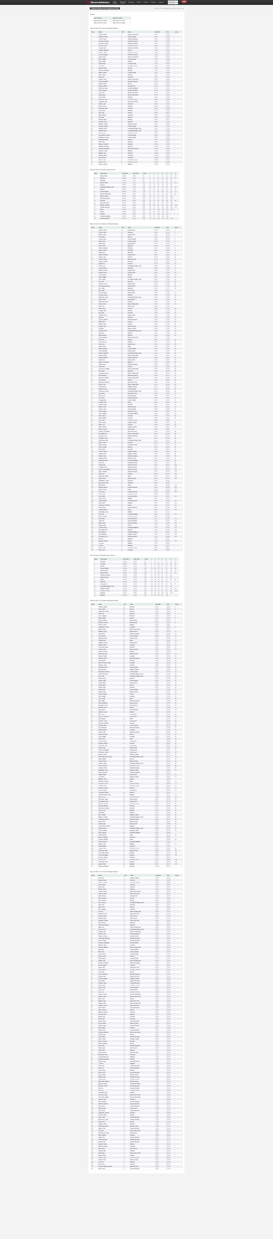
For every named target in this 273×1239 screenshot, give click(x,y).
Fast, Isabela (102, 660)
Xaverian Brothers (105, 218)
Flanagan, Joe (102, 931)
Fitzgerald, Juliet (103, 101)
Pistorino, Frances (103, 788)
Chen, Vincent (102, 902)
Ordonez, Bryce (102, 916)
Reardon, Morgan (103, 743)
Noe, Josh (101, 281)
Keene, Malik (101, 1027)
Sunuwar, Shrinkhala (104, 148)
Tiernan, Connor (102, 994)
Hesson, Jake (102, 257)
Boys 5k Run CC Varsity (100, 20)
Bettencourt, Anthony (104, 382)
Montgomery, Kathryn (104, 671)
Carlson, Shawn (103, 259)
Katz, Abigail (102, 700)
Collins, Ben (102, 366)
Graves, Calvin (103, 232)
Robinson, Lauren (103, 622)
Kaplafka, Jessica (103, 642)
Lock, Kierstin (102, 636)
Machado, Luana (103, 712)
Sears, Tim (101, 306)
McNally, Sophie (103, 155)
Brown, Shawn (102, 427)
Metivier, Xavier (102, 889)
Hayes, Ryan (102, 507)
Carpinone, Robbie (103, 476)
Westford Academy (133, 39)
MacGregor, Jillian (103, 799)
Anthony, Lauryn (103, 754)
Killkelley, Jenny (103, 779)
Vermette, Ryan (103, 272)
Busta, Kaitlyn (102, 61)
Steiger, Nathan (102, 880)
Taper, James (102, 299)
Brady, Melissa (102, 115)
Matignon (130, 538)
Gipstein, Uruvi (102, 79)
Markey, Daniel (102, 918)
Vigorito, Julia (102, 843)
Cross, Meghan (103, 615)
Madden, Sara (102, 153)
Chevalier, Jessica (103, 43)
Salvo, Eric (101, 333)
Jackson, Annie (103, 34)
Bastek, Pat (102, 263)
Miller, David (102, 485)
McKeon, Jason (102, 945)
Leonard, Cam (102, 239)
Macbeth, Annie (103, 130)
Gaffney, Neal (101, 1077)
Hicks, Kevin (101, 1106)
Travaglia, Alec (102, 400)
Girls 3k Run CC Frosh (119, 20)
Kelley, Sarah (102, 747)
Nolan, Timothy (102, 940)
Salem (101, 209)
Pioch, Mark (102, 518)
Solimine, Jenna (103, 665)
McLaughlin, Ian (103, 433)
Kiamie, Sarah (102, 629)
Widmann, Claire (103, 658)
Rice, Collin (102, 288)
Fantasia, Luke (102, 402)
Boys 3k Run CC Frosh (100, 22)
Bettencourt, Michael (103, 1081)
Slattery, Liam (101, 1128)
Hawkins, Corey (103, 283)
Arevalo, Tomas (102, 891)
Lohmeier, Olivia (103, 767)
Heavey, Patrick (103, 250)
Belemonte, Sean (102, 1054)
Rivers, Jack (101, 907)
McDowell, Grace (103, 667)
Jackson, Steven (102, 893)
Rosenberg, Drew (103, 1092)
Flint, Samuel (102, 380)
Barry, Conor (101, 1121)
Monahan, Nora (103, 707)
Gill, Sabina (101, 812)
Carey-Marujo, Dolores (104, 826)
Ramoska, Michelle (103, 866)
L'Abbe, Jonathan (103, 248)
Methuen (130, 61)
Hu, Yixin (100, 911)
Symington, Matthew (103, 1059)
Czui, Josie (102, 92)
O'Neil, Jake (101, 1153)
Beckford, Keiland (102, 1146)
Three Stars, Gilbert (103, 1097)
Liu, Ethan (101, 1130)
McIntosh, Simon (103, 270)
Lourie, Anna (102, 110)
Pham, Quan (101, 1148)
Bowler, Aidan (102, 63)
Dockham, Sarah (103, 651)
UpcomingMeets (123, 2)
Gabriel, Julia (102, 732)
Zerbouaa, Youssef (104, 391)
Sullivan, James (102, 996)
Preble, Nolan (101, 884)
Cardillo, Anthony (103, 509)
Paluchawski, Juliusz (103, 1132)
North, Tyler (102, 344)
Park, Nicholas (102, 1023)
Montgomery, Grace (104, 137)
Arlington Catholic (132, 124)
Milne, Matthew (102, 418)
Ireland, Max (102, 243)
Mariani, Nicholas (102, 1083)
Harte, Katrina (102, 157)
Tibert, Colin (101, 1050)
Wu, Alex (101, 538)
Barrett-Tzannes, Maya (105, 662)
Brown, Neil (101, 1045)
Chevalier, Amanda (103, 41)
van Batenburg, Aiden (104, 286)
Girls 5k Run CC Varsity (119, 22)
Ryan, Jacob (101, 1110)
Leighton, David (102, 1124)
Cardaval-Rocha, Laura (105, 794)
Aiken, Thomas (102, 1009)
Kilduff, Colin (101, 1137)
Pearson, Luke (102, 456)
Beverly (130, 50)
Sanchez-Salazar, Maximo (105, 1166)
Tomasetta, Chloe (103, 861)
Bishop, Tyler (101, 1016)
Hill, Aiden (101, 328)
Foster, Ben (101, 1065)
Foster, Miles (101, 980)
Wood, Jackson (102, 898)
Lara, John (101, 397)
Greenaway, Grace (103, 801)
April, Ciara (101, 613)
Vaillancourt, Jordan (104, 611)
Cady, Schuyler (103, 90)
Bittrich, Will (102, 321)
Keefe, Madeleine (103, 703)
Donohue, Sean (102, 983)
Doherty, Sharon (103, 841)
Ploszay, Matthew (102, 1043)
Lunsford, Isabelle (103, 81)
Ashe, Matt (101, 290)
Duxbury (102, 184)
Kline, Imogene (102, 59)
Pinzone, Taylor (103, 624)
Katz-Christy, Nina (103, 674)
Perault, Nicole (102, 682)
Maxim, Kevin (101, 1030)
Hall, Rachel (102, 633)
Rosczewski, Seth (103, 482)
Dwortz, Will (101, 967)
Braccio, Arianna (103, 620)
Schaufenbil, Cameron (104, 135)
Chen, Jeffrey (102, 279)
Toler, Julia (101, 112)
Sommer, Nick (102, 304)
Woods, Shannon (103, 772)
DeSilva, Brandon (103, 357)
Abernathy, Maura (103, 139)
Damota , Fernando (104, 362)
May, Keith (101, 312)
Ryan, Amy (101, 77)
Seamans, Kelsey (103, 36)
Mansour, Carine (103, 150)
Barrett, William (102, 277)
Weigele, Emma (103, 128)
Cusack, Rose (102, 48)
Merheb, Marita (103, 119)
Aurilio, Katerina (103, 835)
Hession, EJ (102, 395)
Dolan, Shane (101, 1007)
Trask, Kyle (101, 971)
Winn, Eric (101, 1068)
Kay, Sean (101, 878)
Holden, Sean (102, 346)
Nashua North (131, 86)
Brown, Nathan (102, 411)
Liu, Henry (101, 1162)
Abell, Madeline (102, 846)
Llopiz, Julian (101, 1117)
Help (184, 3)
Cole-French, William (104, 368)
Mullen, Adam (102, 364)
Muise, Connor (102, 234)
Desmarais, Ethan (103, 301)
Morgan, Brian (102, 453)
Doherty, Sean (102, 1061)
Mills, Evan (101, 951)
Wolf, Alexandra (103, 729)
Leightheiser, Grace (104, 627)
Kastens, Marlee (103, 86)
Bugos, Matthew (103, 471)
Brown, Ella (101, 676)
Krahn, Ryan (102, 738)
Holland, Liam (101, 960)
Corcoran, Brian (102, 1115)
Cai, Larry (101, 543)
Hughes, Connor (102, 1005)
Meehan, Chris (102, 324)
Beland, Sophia (102, 72)
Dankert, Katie (102, 680)
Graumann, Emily (103, 850)
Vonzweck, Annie (103, 734)
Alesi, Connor (102, 415)
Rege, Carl (101, 473)
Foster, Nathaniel (102, 974)
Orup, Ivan (101, 462)
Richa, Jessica (102, 106)
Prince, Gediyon (103, 292)
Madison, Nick (102, 1001)
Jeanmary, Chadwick (104, 505)
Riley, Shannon (102, 832)
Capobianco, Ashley (104, 819)
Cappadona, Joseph (103, 1112)
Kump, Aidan (102, 496)
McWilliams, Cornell (104, 480)
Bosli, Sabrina (102, 718)
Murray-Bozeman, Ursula (105, 756)
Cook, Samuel (102, 274)
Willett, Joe (101, 927)
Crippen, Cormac (102, 936)
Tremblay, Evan (103, 467)
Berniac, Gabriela (103, 837)
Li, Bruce (101, 545)
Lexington (102, 563)
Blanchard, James (103, 297)
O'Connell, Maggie (103, 855)
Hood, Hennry (102, 922)
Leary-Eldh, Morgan (104, 852)
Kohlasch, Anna (103, 644)
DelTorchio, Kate (103, 653)
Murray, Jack (102, 384)
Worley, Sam (102, 308)
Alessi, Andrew (102, 1135)
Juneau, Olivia (102, 649)
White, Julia (102, 141)
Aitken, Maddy (102, 759)
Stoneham (130, 77)
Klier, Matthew (102, 532)
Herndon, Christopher (104, 431)
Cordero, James (103, 451)
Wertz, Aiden (102, 449)
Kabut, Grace (102, 821)
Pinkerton (102, 178)
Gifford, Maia (102, 689)
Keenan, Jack (102, 326)
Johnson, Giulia (103, 763)
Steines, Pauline (103, 656)
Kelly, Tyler (101, 514)
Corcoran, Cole (103, 342)
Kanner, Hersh (102, 929)
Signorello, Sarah (103, 638)
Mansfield (102, 180)
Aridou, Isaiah (102, 525)
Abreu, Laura (102, 74)
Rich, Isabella (102, 814)
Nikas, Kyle (101, 904)
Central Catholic (132, 36)
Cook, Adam (102, 236)
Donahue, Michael (103, 947)
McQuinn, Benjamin (103, 963)
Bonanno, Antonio (103, 541)
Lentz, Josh (101, 989)
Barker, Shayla (102, 83)
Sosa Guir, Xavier (102, 1094)
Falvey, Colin (101, 1072)
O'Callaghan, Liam (103, 511)
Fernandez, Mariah (103, 792)
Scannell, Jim (101, 1141)
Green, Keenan (102, 1052)
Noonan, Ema (102, 56)
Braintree (130, 70)
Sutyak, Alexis (102, 685)
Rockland (130, 103)
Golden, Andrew (103, 355)
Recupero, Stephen (104, 377)
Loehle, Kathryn (103, 761)
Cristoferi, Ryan (103, 527)
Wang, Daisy (102, 95)
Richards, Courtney (104, 781)
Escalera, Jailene (103, 857)
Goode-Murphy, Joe (103, 1056)
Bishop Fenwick (104, 196)
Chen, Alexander (103, 350)
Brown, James (102, 1039)
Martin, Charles (103, 444)
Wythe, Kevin (102, 478)
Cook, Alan (101, 339)
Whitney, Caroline (103, 124)
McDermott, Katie (103, 88)
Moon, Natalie (102, 696)
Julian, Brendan (103, 500)
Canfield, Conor (103, 315)
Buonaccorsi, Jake (103, 1119)
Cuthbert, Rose (103, 121)
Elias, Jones (102, 550)
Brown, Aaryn (101, 1048)
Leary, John (102, 491)
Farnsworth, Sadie (103, 647)
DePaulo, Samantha (104, 70)
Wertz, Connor (102, 442)
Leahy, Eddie (101, 1036)
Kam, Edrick (102, 503)
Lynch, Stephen (103, 413)
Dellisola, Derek (103, 458)
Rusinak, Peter (102, 310)
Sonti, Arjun (102, 371)
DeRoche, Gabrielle (104, 723)
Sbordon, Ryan (102, 1025)
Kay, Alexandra (102, 669)
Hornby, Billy (102, 465)
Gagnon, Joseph (103, 261)
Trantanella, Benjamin (104, 938)
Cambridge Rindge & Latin (134, 128)
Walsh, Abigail (102, 618)
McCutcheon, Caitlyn (104, 808)
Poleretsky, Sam (102, 913)
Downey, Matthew (103, 319)
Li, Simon (100, 1063)
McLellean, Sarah (103, 108)
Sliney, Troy (102, 424)
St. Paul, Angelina (103, 54)
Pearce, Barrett (102, 1101)
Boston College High (105, 193)
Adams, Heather (103, 694)
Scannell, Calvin (103, 330)
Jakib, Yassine (102, 895)
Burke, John (101, 1164)
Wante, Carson (103, 489)
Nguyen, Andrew (102, 1144)
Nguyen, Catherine (103, 144)
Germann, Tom (103, 435)
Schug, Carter (102, 1034)
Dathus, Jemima (103, 164)
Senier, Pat (101, 520)
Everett (102, 211)
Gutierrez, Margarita (104, 750)
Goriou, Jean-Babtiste (104, 469)
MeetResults (115, 2)
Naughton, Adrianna (104, 146)
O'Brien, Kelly (102, 687)
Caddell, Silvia (102, 640)
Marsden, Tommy (102, 1086)
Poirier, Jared (102, 498)
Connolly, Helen (103, 725)
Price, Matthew (102, 909)
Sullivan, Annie (102, 678)
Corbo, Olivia (102, 97)
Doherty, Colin (102, 1150)
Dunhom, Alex (102, 823)
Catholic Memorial (104, 207)
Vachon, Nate (101, 987)
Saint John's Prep (104, 202)
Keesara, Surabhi (103, 126)
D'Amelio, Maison (103, 606)
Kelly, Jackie (102, 709)
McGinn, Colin (102, 933)
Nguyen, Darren (102, 1041)
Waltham (130, 110)
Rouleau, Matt (102, 1003)
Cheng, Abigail (102, 736)
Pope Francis (131, 290)
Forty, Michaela (102, 727)
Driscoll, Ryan (102, 958)
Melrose (130, 236)
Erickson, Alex (102, 976)
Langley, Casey (103, 404)
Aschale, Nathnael (103, 353)
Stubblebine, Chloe (103, 770)
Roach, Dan (101, 1018)
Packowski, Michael (103, 925)
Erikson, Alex (101, 1168)
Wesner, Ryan (102, 1021)
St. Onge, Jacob (103, 295)
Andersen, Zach (103, 389)
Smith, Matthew (103, 534)
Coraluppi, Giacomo (104, 373)
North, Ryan (102, 359)
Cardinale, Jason (103, 438)
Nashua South (104, 182)
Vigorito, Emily (102, 864)
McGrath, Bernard (103, 1103)
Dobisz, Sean (101, 1070)
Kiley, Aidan (101, 949)
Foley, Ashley (102, 609)
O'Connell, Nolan (102, 1139)
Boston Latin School (133, 34)
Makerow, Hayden (103, 1012)
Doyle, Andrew (102, 422)
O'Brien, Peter (102, 1159)
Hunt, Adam (102, 393)
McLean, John (102, 956)
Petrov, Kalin (102, 245)
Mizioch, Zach (102, 406)
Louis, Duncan (102, 954)
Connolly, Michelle (103, 805)
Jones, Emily (102, 698)
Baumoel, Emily (103, 68)
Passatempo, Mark (103, 1126)
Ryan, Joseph (102, 1074)
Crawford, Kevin (103, 268)
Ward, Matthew (103, 375)
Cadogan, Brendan (103, 1032)
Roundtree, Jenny (103, 705)
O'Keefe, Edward (102, 978)
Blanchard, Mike (103, 348)
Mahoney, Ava (102, 691)
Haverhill (102, 200)
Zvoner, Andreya (103, 337)
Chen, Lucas (102, 266)
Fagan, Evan (102, 241)
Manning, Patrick (103, 487)
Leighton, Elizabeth (103, 50)
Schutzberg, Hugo (103, 440)
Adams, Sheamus (103, 254)
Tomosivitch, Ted (103, 536)
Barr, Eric (100, 1088)
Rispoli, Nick (102, 252)
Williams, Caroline (103, 817)
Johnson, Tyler (102, 1099)
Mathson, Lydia (102, 631)
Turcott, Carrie (102, 39)
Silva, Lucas (101, 998)
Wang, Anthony (102, 1155)
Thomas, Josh (102, 409)
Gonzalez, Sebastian (103, 942)
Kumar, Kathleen (103, 830)
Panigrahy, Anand (103, 460)
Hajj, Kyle (101, 317)
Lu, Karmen (102, 776)
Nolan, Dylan (102, 523)
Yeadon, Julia (102, 103)
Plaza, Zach (101, 887)
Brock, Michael (102, 900)
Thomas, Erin (102, 810)
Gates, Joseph (102, 447)
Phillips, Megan (102, 774)
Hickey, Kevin (102, 386)
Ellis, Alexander (103, 335)
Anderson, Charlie (103, 920)
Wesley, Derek (102, 1108)
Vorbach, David (103, 230)
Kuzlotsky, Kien (102, 1014)
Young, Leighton (102, 965)
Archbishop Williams (133, 88)
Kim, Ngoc (101, 117)
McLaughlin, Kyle (103, 529)
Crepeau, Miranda (103, 839)
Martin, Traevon (103, 429)
